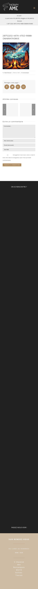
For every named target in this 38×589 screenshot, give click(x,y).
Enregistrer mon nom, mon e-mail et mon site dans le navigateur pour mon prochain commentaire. (19, 157)
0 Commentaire (25, 73)
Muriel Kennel (8, 73)
